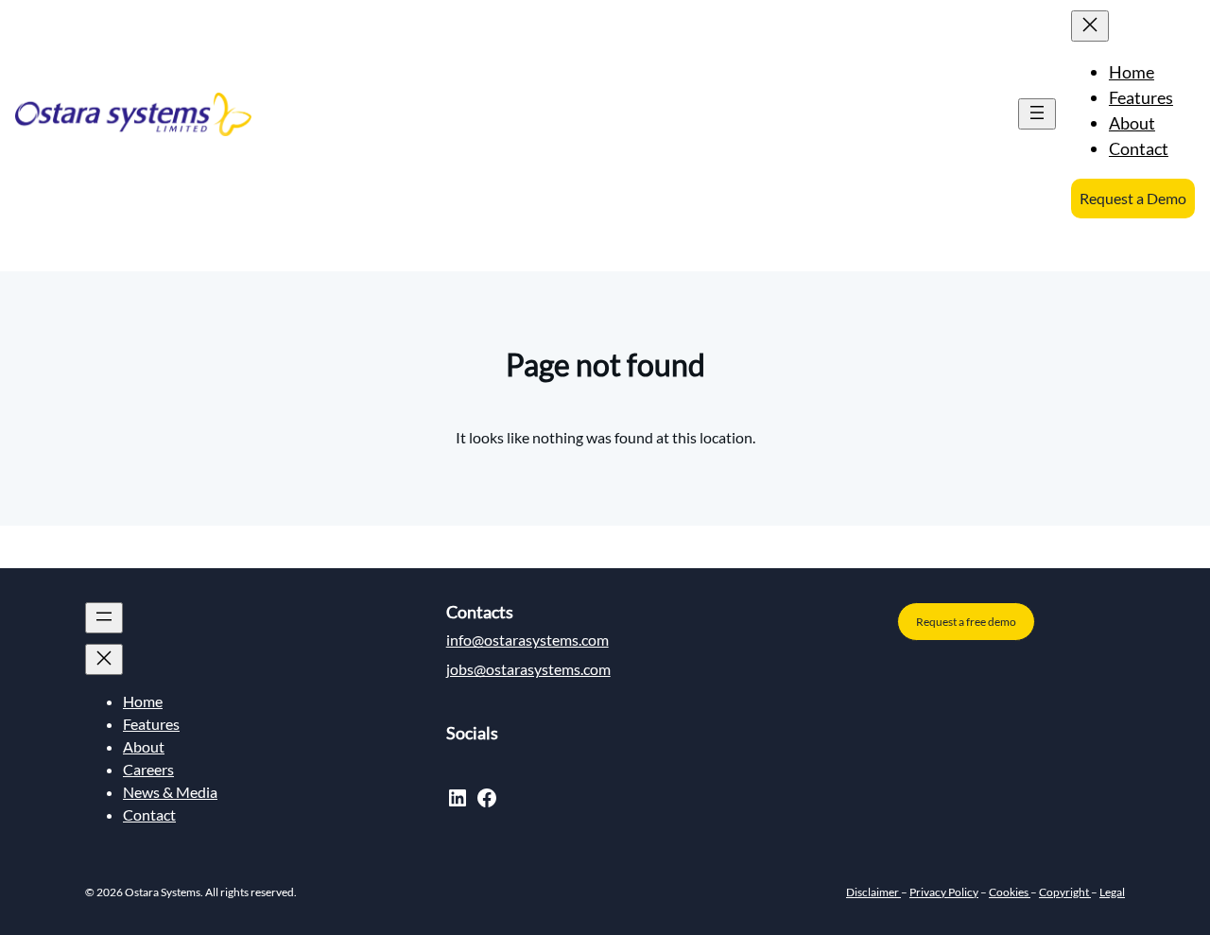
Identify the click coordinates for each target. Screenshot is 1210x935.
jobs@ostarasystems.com (528, 669)
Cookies (1009, 892)
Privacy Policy (943, 892)
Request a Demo (1133, 198)
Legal (1112, 892)
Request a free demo (966, 622)
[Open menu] (1037, 114)
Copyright (1065, 892)
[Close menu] (1090, 26)
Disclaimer (873, 892)
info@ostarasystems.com (527, 640)
